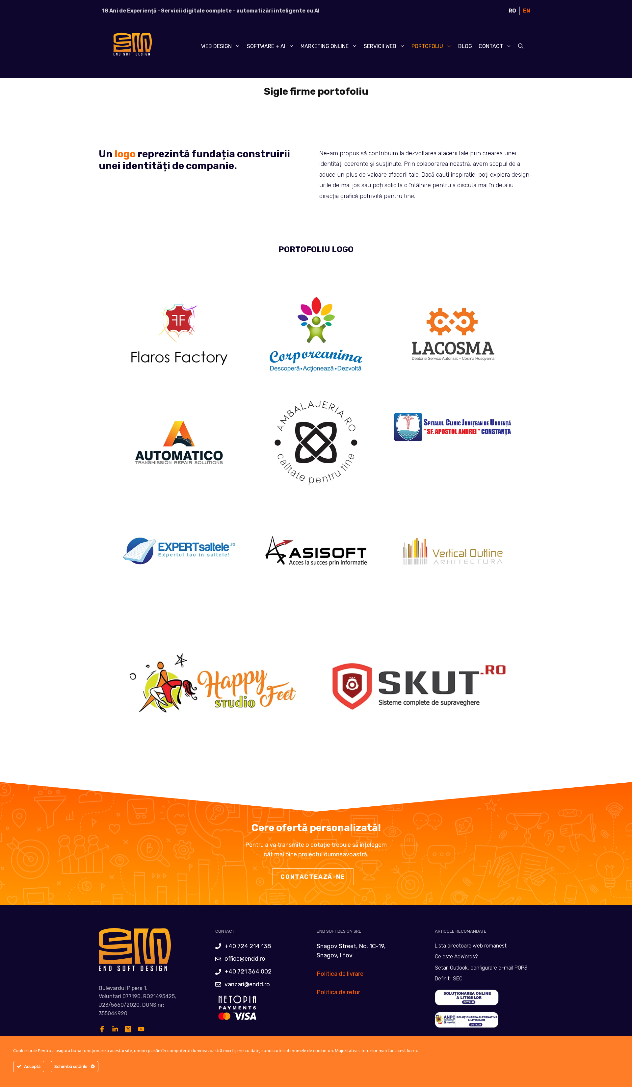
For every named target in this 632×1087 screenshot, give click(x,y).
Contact (491, 46)
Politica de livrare (340, 973)
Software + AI (266, 46)
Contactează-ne (312, 876)
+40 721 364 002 (248, 971)
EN (526, 11)
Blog (465, 46)
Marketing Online (325, 46)
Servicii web (380, 46)
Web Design (216, 46)
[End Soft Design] (131, 46)
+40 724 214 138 (247, 946)
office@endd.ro (244, 958)
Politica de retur (338, 992)
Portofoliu (427, 46)
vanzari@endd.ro (247, 984)
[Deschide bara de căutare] (521, 46)
